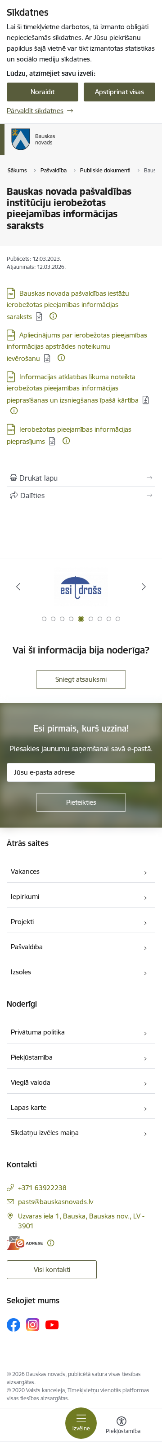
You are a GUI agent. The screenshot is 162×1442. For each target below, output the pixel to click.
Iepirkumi (25, 896)
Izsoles (21, 972)
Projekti (22, 921)
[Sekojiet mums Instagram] (33, 1324)
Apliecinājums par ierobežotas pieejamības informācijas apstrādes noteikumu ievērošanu (77, 347)
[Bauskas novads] (55, 149)
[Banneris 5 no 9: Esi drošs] (81, 587)
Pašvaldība (27, 946)
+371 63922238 (42, 1187)
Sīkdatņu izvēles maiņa (45, 1132)
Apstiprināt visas (119, 92)
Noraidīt (42, 92)
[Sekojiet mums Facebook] (13, 1325)
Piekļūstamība (32, 1057)
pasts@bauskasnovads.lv (55, 1201)
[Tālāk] (144, 586)
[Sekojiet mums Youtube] (52, 1324)
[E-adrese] (25, 1243)
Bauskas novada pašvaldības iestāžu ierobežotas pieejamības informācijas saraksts (68, 305)
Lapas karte (28, 1107)
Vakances (25, 871)
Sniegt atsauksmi (81, 679)
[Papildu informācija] (53, 316)
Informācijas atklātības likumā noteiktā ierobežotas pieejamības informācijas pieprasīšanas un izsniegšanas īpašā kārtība (73, 388)
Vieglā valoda (30, 1082)
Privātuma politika (38, 1032)
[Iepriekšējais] (18, 586)
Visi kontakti (52, 1269)
